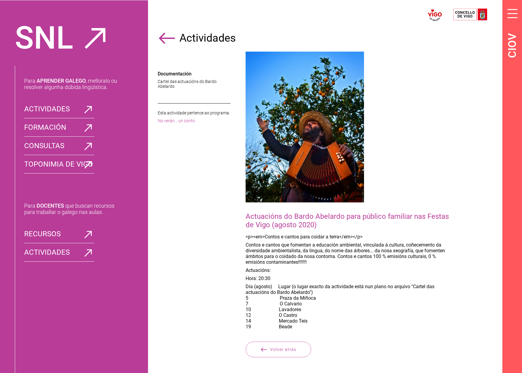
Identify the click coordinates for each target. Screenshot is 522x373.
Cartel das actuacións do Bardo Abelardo (187, 84)
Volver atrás (283, 349)
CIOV (512, 45)
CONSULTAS (44, 146)
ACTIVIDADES (47, 109)
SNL (44, 38)
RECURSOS (42, 234)
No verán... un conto (176, 120)
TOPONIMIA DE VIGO (58, 164)
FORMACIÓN (45, 127)
